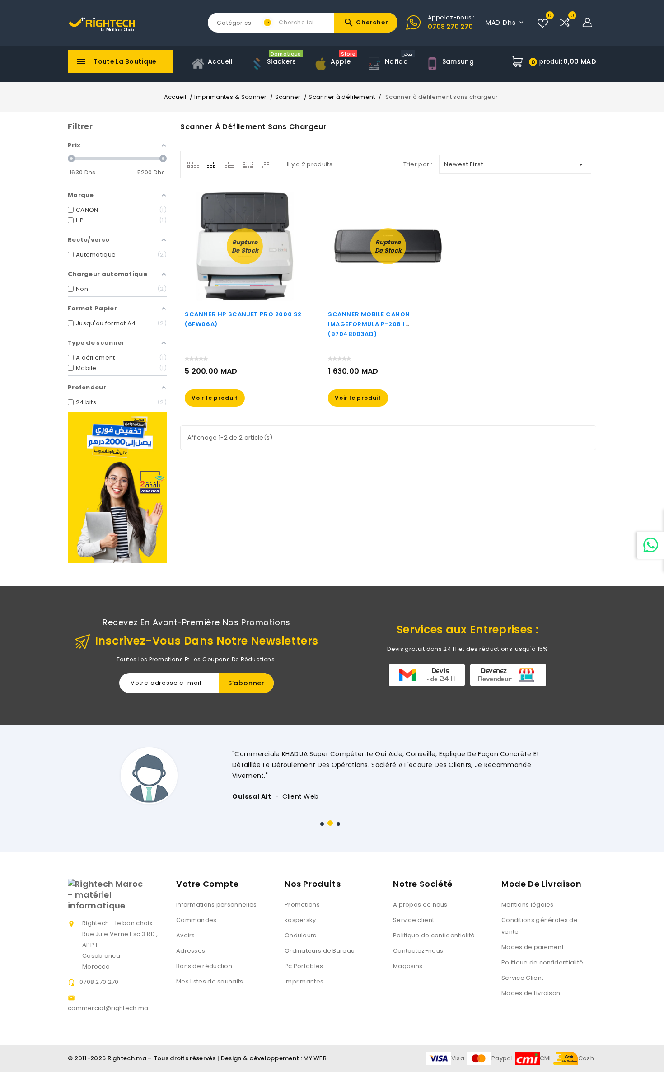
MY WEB (315, 1058)
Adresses (190, 950)
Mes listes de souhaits (209, 981)
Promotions (302, 904)
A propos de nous (420, 904)
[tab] (193, 164)
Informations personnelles (216, 904)
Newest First (515, 164)
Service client (413, 920)
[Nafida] (117, 487)
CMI (545, 1058)
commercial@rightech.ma (108, 1008)
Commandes (196, 920)
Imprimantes (304, 981)
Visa (457, 1058)
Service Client (522, 977)
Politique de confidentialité (434, 935)
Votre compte (207, 883)
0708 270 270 (450, 26)
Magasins (407, 966)
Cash (586, 1058)
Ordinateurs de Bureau (320, 950)
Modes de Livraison (530, 993)
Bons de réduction (204, 966)
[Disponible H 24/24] (650, 545)
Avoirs (185, 935)
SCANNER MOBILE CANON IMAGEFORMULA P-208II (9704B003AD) (369, 324)
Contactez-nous (418, 950)
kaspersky (300, 920)
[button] (322, 824)
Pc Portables (304, 966)
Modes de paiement (532, 947)
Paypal (502, 1058)
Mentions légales (527, 904)
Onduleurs (301, 935)
